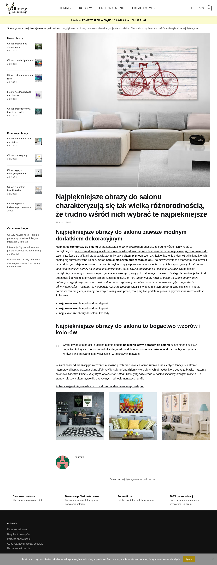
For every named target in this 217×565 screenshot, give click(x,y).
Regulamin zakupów (18, 534)
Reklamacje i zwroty (18, 548)
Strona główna (15, 28)
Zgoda (189, 559)
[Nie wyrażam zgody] (212, 559)
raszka (79, 457)
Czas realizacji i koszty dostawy (25, 543)
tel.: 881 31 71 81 (136, 20)
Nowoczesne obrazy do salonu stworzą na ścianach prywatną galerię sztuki (23, 263)
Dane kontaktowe (17, 529)
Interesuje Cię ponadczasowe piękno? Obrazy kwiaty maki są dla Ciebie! (24, 251)
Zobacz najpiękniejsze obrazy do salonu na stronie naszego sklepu (100, 386)
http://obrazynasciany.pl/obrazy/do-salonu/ (96, 369)
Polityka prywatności (18, 538)
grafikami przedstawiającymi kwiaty (99, 255)
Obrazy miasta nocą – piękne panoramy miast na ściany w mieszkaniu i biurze (23, 238)
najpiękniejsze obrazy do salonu (42, 28)
